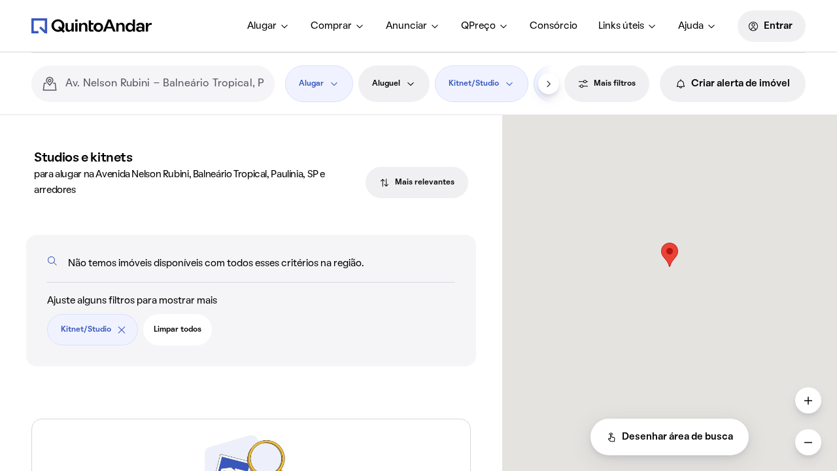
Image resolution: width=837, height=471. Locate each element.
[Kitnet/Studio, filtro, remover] (121, 329)
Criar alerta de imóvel (740, 83)
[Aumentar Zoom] (808, 400)
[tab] (417, 182)
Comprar (331, 26)
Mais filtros (615, 83)
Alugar (262, 26)
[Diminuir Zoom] (808, 442)
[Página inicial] (91, 25)
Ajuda (691, 26)
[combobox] (164, 84)
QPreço (478, 26)
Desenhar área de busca (677, 437)
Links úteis (621, 26)
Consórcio (553, 26)
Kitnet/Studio (474, 83)
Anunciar (406, 26)
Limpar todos (177, 329)
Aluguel (386, 83)
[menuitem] (268, 26)
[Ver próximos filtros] (548, 83)
